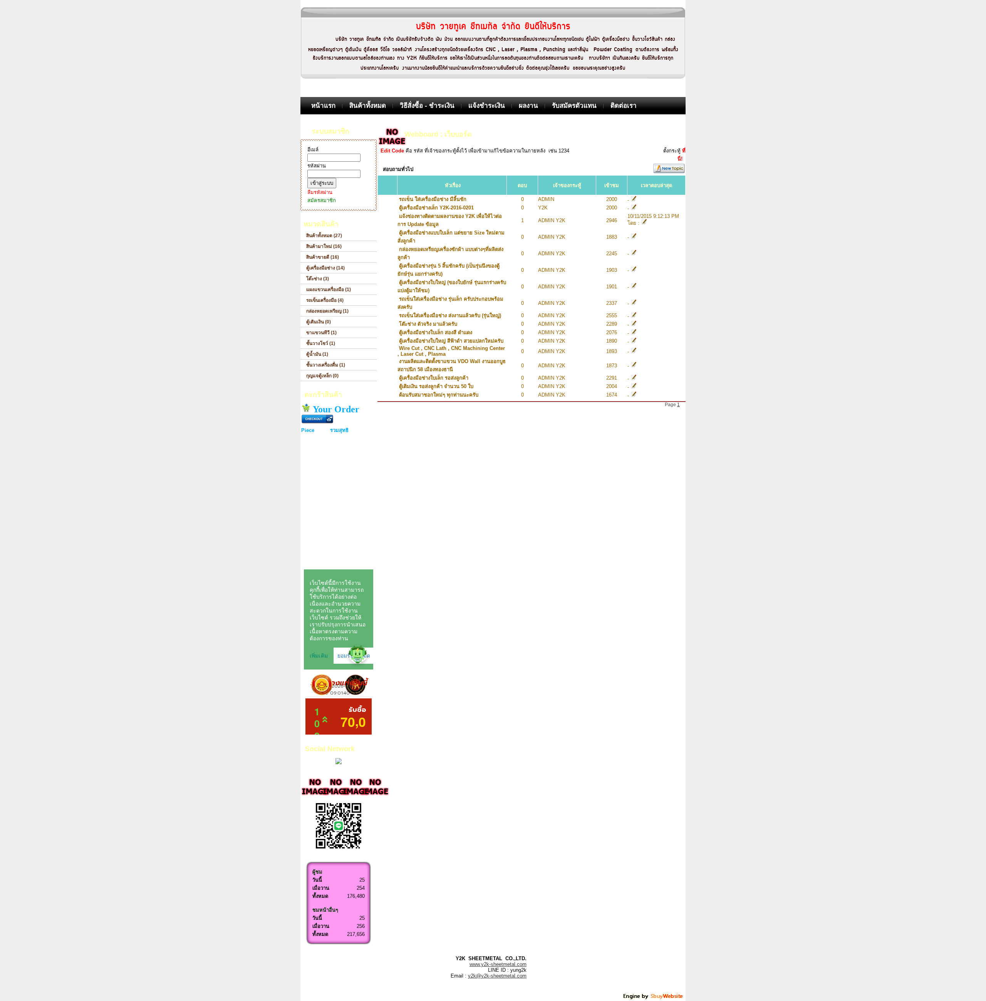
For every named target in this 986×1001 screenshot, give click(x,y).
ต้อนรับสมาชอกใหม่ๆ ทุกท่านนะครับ (438, 395)
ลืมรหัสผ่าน (319, 192)
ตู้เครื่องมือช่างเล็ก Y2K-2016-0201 (436, 208)
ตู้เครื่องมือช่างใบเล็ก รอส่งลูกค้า (433, 378)
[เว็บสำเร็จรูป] (654, 998)
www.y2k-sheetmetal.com (498, 964)
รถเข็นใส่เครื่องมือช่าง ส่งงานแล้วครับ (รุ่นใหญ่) (450, 315)
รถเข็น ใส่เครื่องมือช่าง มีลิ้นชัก (432, 199)
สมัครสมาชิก (321, 200)
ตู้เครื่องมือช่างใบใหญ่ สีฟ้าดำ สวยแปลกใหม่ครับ (451, 341)
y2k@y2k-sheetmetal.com (497, 976)
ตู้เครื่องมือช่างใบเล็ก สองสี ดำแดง (435, 332)
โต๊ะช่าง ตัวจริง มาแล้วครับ (428, 324)
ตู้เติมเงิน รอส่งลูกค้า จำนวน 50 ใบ (436, 386)
